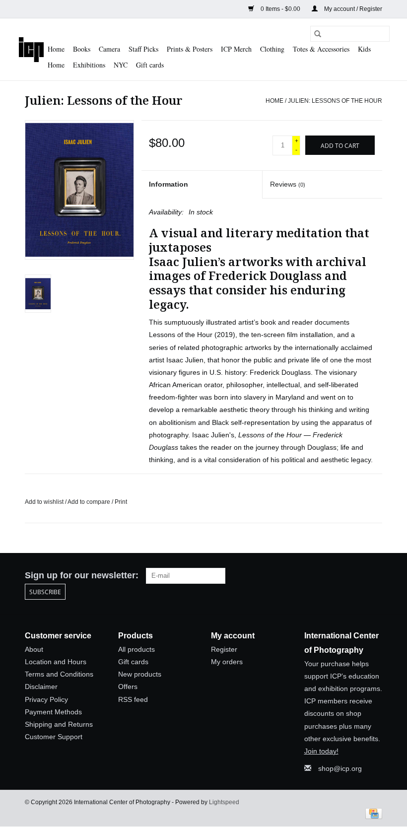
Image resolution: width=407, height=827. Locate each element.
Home (56, 49)
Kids (364, 49)
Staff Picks (143, 49)
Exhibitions (89, 64)
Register (224, 649)
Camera (109, 49)
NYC (121, 64)
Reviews (287, 184)
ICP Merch (236, 49)
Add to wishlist (45, 501)
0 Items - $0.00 (280, 8)
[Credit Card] (372, 813)
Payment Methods (53, 712)
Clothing (272, 49)
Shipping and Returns (59, 724)
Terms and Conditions (59, 674)
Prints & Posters (189, 49)
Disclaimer (41, 686)
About (34, 649)
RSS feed (133, 699)
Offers (127, 686)
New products (139, 674)
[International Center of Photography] (31, 49)
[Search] (317, 34)
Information (168, 184)
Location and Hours (55, 662)
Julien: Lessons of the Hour (335, 100)
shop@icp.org (340, 768)
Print (121, 501)
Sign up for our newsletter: (81, 575)
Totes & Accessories (321, 49)
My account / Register (352, 8)
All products (136, 649)
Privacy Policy (46, 699)
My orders (227, 662)
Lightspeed (224, 802)
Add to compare (90, 501)
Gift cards (150, 64)
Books (81, 49)
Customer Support (53, 737)
